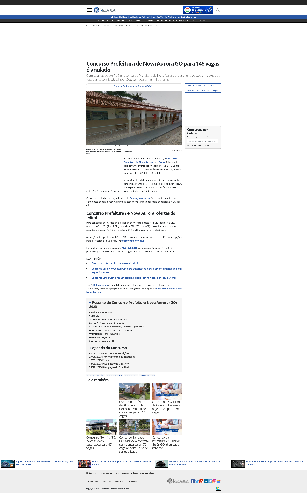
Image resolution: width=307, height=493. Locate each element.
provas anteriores (147, 375)
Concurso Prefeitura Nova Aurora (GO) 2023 (133, 86)
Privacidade (133, 481)
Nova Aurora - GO (106, 341)
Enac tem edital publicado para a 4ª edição (115, 263)
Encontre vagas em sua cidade (198, 137)
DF (128, 20)
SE (204, 20)
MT (145, 20)
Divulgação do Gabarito (109, 363)
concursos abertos (114, 375)
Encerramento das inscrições (112, 356)
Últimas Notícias (119, 16)
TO (208, 20)
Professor (101, 323)
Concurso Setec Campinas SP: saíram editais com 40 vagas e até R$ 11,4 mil (134, 277)
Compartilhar (175, 150)
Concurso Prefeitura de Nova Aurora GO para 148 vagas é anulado (135, 25)
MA (140, 20)
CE (124, 20)
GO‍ (136, 20)
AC (104, 20)
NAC (100, 20)
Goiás (162, 162)
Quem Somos (93, 481)
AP (112, 20)
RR (192, 20)
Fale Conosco (106, 481)
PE (170, 20)
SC (196, 20)
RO (188, 20)
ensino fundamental (132, 240)
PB (162, 20)
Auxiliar (121, 323)
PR (166, 20)
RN (180, 20)
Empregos (158, 16)
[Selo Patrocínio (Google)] (198, 10)
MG (153, 20)
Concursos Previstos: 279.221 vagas (202, 90)
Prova (99, 360)
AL (108, 20)
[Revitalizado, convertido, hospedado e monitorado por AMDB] (218, 489)
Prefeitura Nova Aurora (100, 312)
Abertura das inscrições (109, 353)
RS (184, 20)
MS (149, 20)
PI (173, 20)
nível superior (129, 247)
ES (132, 20)
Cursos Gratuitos (187, 16)
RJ (177, 20)
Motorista (111, 323)
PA (158, 20)
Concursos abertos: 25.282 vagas (200, 85)
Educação (127, 326)
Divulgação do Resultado (109, 367)
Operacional (138, 326)
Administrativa (114, 326)
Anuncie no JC (120, 481)
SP (200, 20)
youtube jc (170, 16)
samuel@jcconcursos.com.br (110, 150)
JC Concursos (100, 285)
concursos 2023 (131, 375)
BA (120, 20)
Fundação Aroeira (140, 198)
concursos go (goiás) (95, 375)
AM (116, 20)
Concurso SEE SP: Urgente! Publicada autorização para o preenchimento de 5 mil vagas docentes (137, 270)
